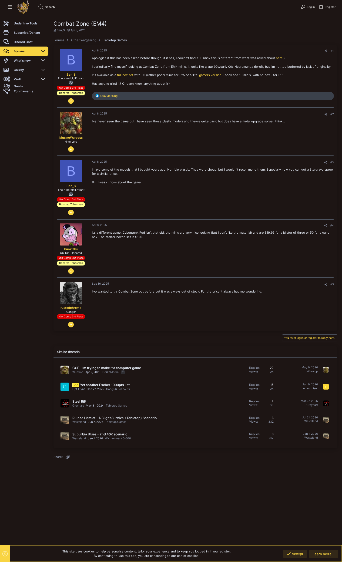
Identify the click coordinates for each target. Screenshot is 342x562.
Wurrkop (77, 372)
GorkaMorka (110, 372)
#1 (332, 51)
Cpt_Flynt (78, 389)
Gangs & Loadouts (118, 389)
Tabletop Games (116, 405)
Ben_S (61, 30)
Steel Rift (79, 401)
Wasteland (79, 422)
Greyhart (78, 405)
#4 (332, 225)
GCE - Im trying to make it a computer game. (107, 368)
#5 (332, 284)
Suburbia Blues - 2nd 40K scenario (99, 434)
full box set (125, 75)
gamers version (210, 75)
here (279, 58)
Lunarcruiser (310, 388)
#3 (332, 162)
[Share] (326, 51)
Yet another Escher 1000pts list (105, 385)
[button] (10, 7)
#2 (332, 114)
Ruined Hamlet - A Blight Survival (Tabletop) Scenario (114, 418)
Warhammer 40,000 (118, 438)
